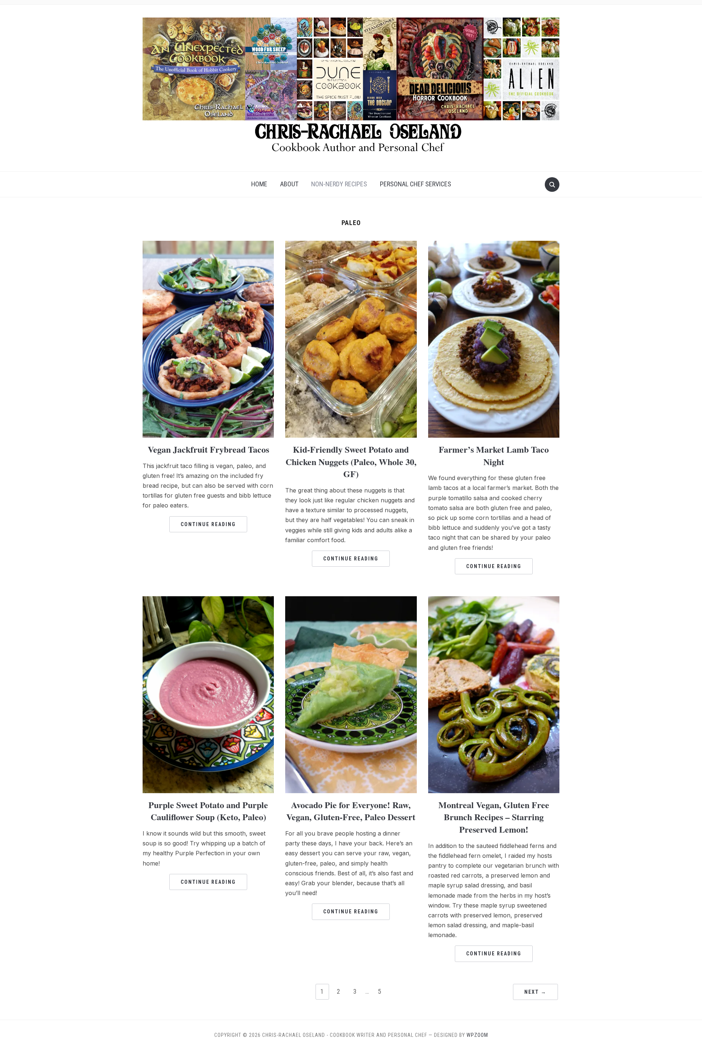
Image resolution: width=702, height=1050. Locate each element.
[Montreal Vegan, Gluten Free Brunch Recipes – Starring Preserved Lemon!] (493, 600)
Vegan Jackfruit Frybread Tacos (208, 449)
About (289, 184)
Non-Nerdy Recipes (339, 184)
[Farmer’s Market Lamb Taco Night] (493, 245)
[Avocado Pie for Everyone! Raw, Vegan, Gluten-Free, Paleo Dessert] (350, 600)
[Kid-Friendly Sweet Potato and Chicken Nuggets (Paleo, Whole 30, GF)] (350, 245)
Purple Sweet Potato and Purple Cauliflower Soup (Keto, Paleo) (208, 810)
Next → (535, 992)
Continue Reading (208, 524)
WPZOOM (477, 1035)
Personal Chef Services (415, 184)
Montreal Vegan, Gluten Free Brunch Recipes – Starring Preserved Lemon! (493, 817)
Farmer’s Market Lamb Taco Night (494, 455)
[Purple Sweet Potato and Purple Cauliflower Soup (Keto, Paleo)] (208, 600)
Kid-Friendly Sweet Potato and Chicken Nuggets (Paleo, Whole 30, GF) (351, 461)
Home (259, 184)
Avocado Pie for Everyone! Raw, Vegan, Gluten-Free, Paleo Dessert (350, 810)
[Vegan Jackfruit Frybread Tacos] (208, 245)
